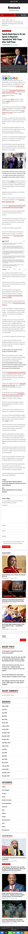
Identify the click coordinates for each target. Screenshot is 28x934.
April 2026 (4, 719)
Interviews (4, 806)
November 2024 (6, 776)
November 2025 (6, 736)
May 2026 (4, 716)
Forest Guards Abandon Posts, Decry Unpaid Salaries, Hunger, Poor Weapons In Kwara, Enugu (13, 920)
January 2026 (5, 729)
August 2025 (5, 746)
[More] (16, 78)
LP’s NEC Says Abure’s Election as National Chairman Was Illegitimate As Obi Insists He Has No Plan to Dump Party (14, 482)
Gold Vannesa (6, 578)
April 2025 (4, 759)
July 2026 (4, 709)
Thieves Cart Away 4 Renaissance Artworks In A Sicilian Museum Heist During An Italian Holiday (13, 600)
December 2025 (6, 733)
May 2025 (4, 756)
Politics (4, 816)
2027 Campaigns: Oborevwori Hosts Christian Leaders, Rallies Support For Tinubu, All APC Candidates (13, 682)
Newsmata (14, 7)
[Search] (14, 15)
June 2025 (4, 752)
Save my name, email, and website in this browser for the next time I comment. (13, 542)
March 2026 (5, 723)
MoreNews (23, 928)
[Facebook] (3, 78)
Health (3, 797)
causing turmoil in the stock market (16, 372)
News (5, 571)
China (12, 99)
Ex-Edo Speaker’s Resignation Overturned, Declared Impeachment (14, 858)
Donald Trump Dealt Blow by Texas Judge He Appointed (12, 489)
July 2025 (4, 749)
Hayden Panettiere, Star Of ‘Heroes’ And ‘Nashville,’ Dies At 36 (14, 575)
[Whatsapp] (8, 78)
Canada (12, 181)
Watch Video (23, 15)
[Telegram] (11, 78)
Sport (3, 823)
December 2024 (6, 772)
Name (4, 525)
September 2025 (6, 742)
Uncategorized (5, 830)
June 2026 (4, 713)
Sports (3, 826)
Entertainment (5, 790)
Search (4, 636)
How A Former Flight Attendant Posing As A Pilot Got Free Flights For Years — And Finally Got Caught (13, 625)
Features (4, 793)
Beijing (8, 101)
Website (4, 536)
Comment (5, 505)
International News (7, 30)
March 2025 (5, 762)
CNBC (6, 421)
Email (4, 531)
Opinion (4, 813)
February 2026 (5, 726)
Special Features (6, 820)
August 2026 (5, 706)
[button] (2, 15)
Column (4, 787)
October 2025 (5, 739)
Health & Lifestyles (7, 569)
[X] (6, 78)
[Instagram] (14, 78)
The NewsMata (6, 45)
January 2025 (5, 769)
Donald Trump (19, 86)
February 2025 (5, 766)
